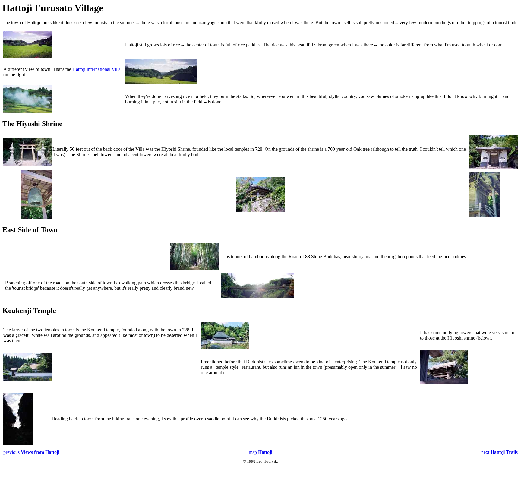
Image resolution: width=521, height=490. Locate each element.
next (499, 452)
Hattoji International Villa (96, 69)
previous (31, 452)
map (260, 452)
